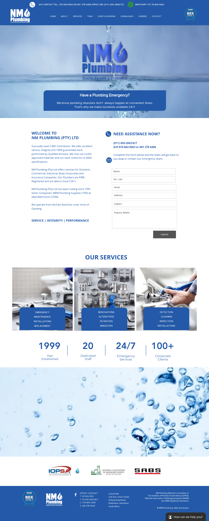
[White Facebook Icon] (75, 494)
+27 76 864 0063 (155, 4)
